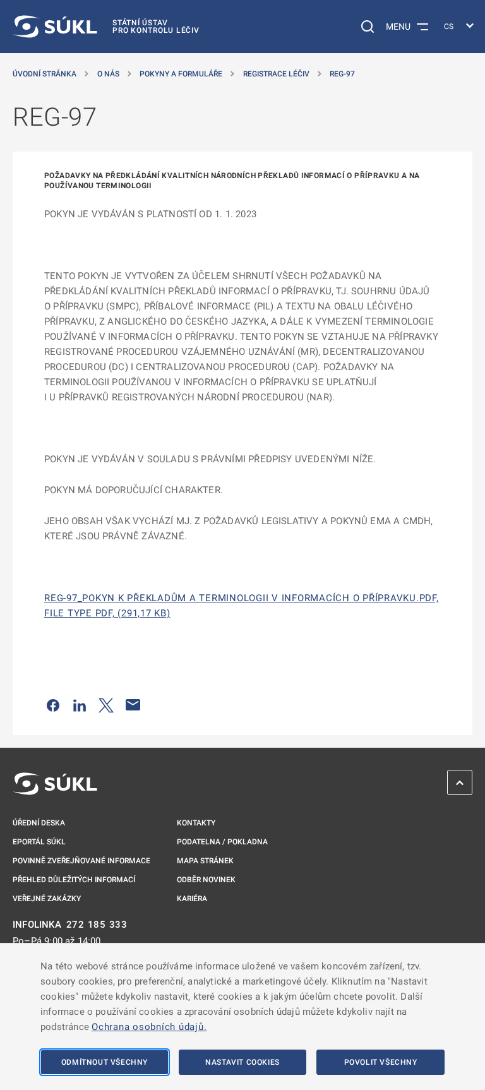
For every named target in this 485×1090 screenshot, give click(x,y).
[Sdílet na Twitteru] (106, 704)
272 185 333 (97, 925)
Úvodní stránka (44, 73)
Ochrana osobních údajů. (149, 1027)
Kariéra (192, 898)
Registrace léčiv (276, 73)
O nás (108, 73)
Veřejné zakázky (47, 898)
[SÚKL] (55, 784)
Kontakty (196, 822)
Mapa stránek (205, 860)
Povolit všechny (380, 1062)
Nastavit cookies (242, 1062)
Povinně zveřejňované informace (81, 860)
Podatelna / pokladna (222, 841)
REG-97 (342, 73)
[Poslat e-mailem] (133, 704)
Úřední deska (39, 822)
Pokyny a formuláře (181, 73)
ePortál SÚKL (39, 841)
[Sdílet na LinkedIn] (79, 704)
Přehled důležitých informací (74, 879)
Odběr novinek (206, 879)
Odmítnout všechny (104, 1062)
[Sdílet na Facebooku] (53, 704)
